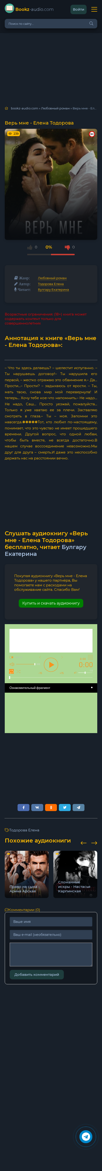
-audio (34, 9)
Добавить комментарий (36, 974)
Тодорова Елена (51, 284)
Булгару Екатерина (53, 289)
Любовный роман (52, 278)
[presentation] (84, 842)
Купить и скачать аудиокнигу (51, 603)
